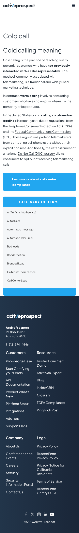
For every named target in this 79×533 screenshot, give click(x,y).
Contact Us (14, 492)
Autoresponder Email (20, 238)
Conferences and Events (19, 456)
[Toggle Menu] (73, 5)
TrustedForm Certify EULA (46, 491)
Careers (12, 465)
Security (12, 473)
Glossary (43, 395)
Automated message (20, 229)
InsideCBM (45, 387)
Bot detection (16, 255)
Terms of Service (49, 481)
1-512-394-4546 (17, 344)
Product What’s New (17, 394)
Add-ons (12, 418)
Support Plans (16, 426)
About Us (13, 446)
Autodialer (13, 221)
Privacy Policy (47, 446)
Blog (40, 380)
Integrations (15, 411)
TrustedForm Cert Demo (50, 363)
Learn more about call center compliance (34, 181)
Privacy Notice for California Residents (50, 469)
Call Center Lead (17, 280)
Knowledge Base (19, 361)
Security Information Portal (19, 482)
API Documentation (18, 382)
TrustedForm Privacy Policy (47, 456)
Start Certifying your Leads (17, 370)
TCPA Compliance (51, 402)
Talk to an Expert (49, 373)
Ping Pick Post (48, 410)
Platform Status (17, 403)
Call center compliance (21, 272)
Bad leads (13, 246)
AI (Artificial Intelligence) (21, 212)
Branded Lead (16, 263)
